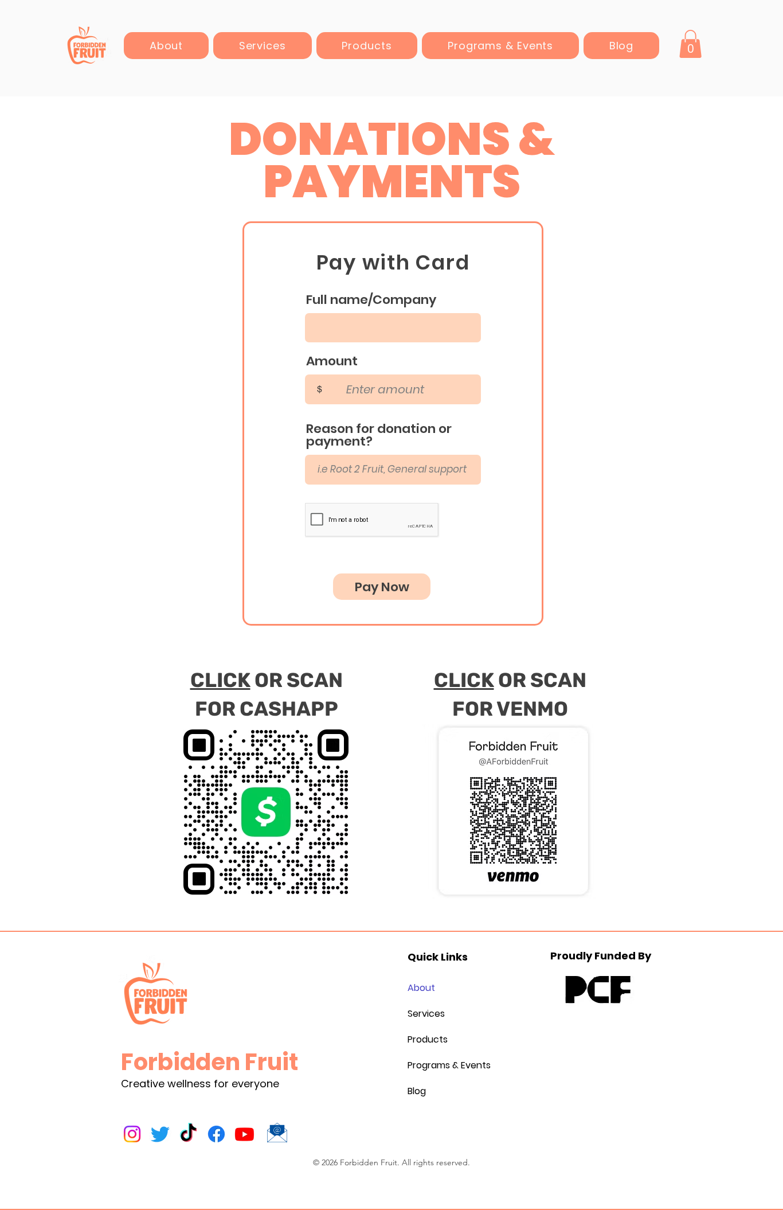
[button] (690, 44)
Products (428, 1039)
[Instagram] (132, 1134)
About (421, 987)
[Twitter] (160, 1134)
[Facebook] (216, 1134)
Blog (417, 1091)
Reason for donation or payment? (379, 435)
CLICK (220, 680)
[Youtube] (244, 1134)
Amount (332, 361)
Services (426, 1013)
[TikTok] (188, 1134)
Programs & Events (435, 1065)
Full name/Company (371, 300)
